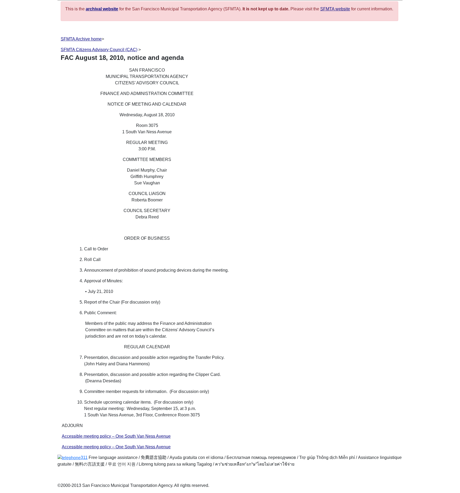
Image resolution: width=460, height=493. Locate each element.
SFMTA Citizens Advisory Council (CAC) (99, 49)
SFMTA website (335, 9)
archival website (102, 9)
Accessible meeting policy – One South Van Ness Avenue (116, 436)
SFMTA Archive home (81, 39)
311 (84, 457)
